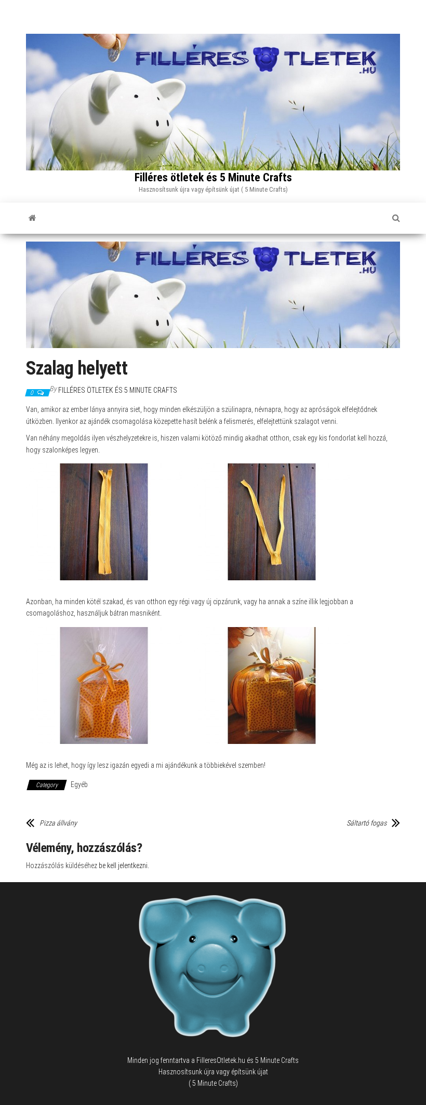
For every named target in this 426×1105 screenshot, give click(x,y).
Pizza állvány (58, 823)
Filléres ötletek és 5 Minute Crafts (213, 177)
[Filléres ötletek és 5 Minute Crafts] (32, 218)
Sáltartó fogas (367, 823)
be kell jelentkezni (123, 865)
